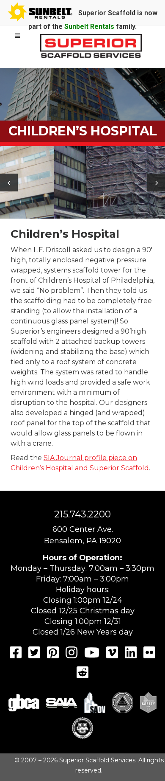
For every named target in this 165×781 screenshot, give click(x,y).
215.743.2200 (82, 514)
